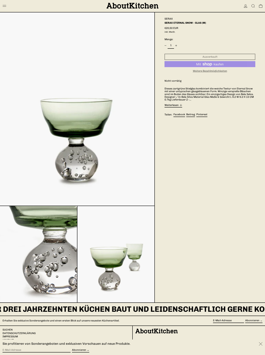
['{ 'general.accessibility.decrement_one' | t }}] (165, 45)
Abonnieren (252, 320)
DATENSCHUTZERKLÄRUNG (19, 333)
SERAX (169, 18)
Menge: (169, 39)
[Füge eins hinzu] (176, 45)
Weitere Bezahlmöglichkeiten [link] (210, 71)
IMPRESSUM (10, 336)
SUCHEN (8, 329)
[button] (253, 6)
